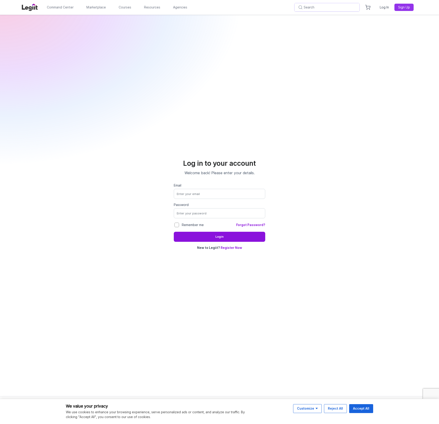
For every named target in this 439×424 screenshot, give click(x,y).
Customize (305, 408)
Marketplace (96, 7)
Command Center (60, 7)
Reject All (335, 408)
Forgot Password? (250, 225)
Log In (384, 7)
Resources (152, 7)
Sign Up (404, 7)
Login (219, 236)
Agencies (180, 7)
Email (177, 185)
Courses (125, 7)
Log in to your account (219, 163)
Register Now (231, 248)
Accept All (361, 408)
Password (181, 205)
